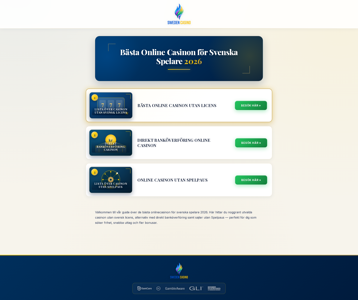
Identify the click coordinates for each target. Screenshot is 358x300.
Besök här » (251, 105)
